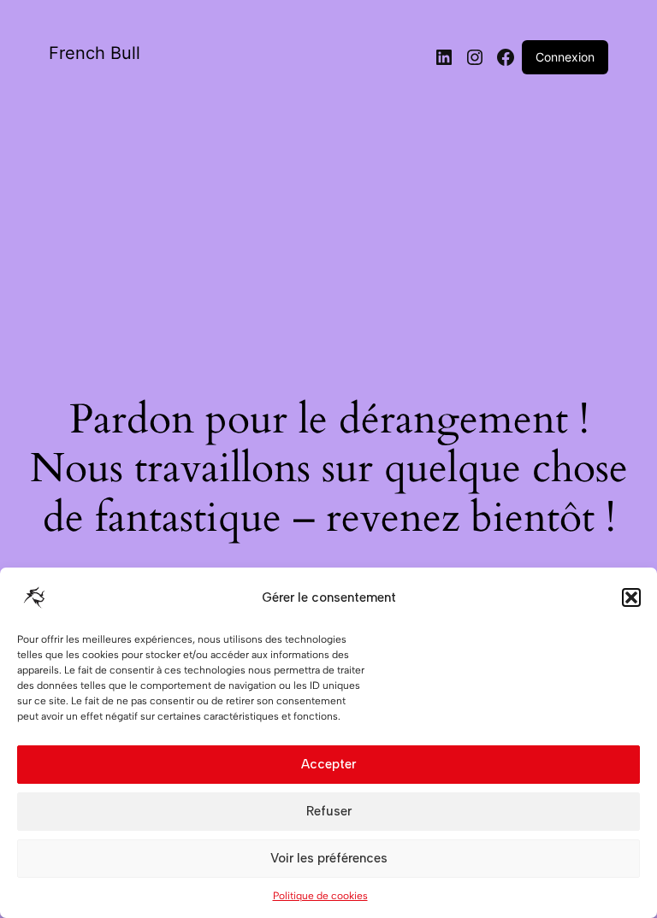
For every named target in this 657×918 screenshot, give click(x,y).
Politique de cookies (320, 896)
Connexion (565, 57)
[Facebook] (505, 57)
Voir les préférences (329, 858)
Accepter (328, 764)
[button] (631, 597)
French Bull (94, 53)
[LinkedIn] (444, 57)
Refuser (329, 811)
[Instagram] (475, 57)
